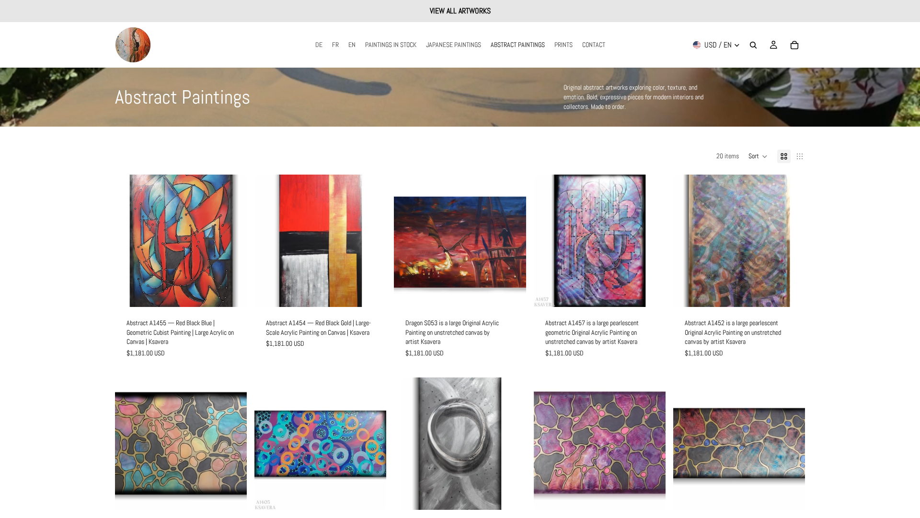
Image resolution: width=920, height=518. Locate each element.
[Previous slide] (129, 240)
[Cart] (794, 45)
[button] (758, 156)
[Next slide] (232, 240)
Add (240, 292)
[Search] (753, 45)
